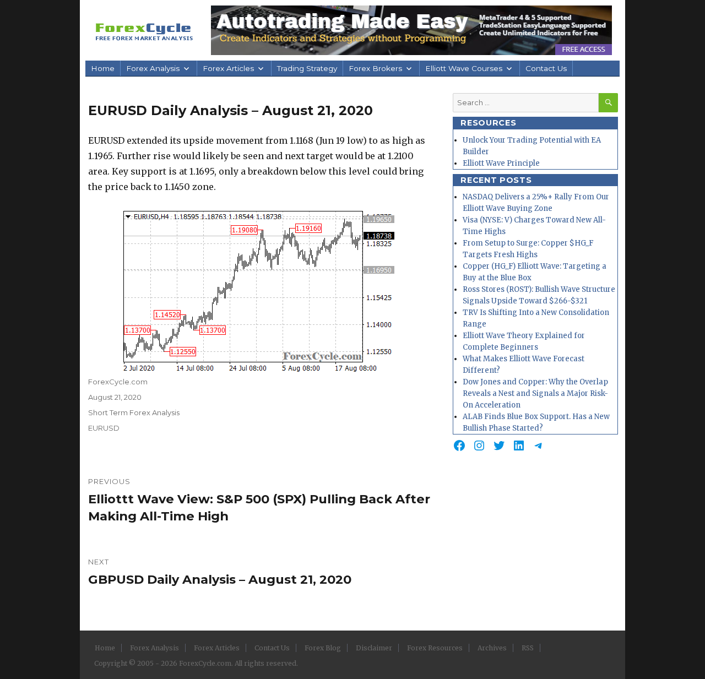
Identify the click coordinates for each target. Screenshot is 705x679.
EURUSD (104, 427)
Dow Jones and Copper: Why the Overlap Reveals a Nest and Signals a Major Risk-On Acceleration (535, 393)
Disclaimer (374, 648)
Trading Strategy (307, 68)
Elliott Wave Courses (463, 68)
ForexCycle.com (118, 381)
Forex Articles (228, 68)
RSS (528, 648)
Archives (492, 648)
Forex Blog (323, 648)
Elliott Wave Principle (501, 163)
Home (103, 68)
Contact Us (546, 68)
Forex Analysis (153, 68)
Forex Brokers (375, 68)
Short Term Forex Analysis (134, 412)
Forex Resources (435, 648)
